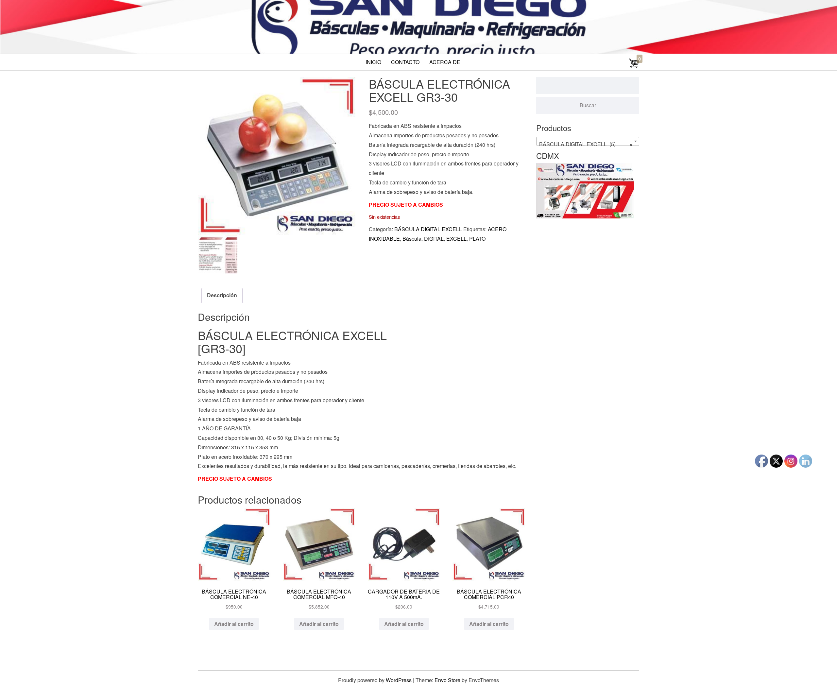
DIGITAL (434, 238)
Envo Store (447, 680)
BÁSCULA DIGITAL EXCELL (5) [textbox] (585, 144)
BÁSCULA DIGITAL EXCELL (428, 229)
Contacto (405, 62)
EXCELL (456, 238)
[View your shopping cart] (634, 66)
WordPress (399, 680)
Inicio (373, 62)
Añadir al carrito (234, 624)
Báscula (411, 238)
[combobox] (587, 141)
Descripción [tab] (222, 295)
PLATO (477, 238)
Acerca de (444, 62)
